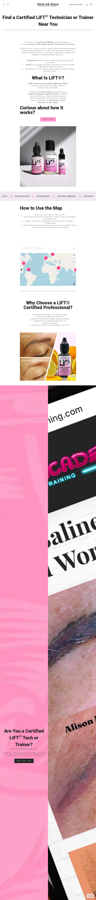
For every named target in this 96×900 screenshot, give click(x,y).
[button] (4, 5)
